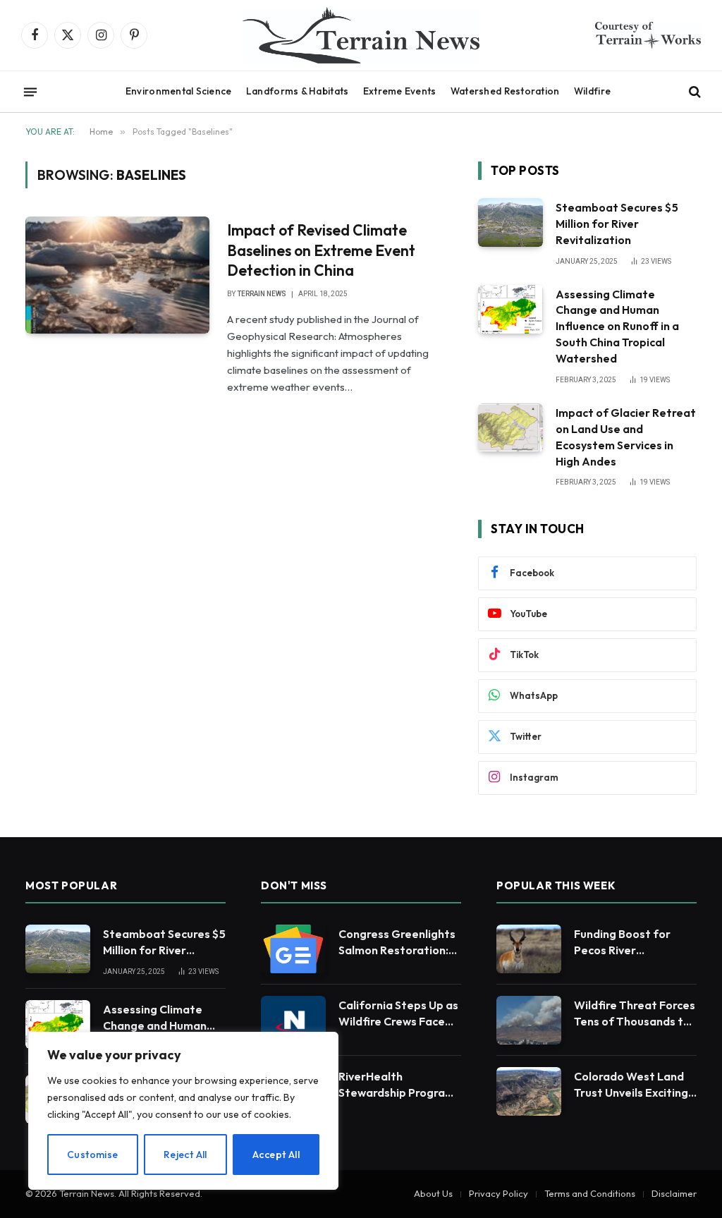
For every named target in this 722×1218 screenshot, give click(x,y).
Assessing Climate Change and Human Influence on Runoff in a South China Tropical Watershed (617, 326)
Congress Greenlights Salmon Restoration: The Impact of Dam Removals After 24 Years (396, 942)
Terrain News (261, 294)
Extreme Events (399, 91)
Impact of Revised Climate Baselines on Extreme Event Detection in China (321, 250)
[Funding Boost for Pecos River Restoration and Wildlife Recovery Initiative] (528, 949)
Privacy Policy (498, 1193)
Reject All (185, 1154)
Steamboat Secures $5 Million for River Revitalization (617, 223)
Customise (92, 1154)
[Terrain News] (361, 35)
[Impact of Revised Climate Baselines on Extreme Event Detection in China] (117, 275)
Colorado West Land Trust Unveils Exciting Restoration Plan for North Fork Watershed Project (635, 1085)
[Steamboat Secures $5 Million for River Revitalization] (510, 222)
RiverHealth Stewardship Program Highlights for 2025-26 (396, 1085)
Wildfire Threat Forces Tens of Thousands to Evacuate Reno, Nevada (634, 1014)
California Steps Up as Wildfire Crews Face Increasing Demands (398, 1014)
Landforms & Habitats (297, 91)
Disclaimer (674, 1193)
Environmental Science (179, 91)
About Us (433, 1193)
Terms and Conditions (589, 1193)
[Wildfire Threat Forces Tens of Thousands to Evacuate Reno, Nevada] (528, 1020)
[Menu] (30, 91)
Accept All (276, 1154)
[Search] (693, 92)
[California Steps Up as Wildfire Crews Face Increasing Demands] (293, 1020)
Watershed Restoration (505, 91)
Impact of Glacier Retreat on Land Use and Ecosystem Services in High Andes (626, 437)
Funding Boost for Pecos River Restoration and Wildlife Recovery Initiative (622, 942)
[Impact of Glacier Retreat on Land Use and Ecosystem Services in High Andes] (510, 427)
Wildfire (592, 91)
